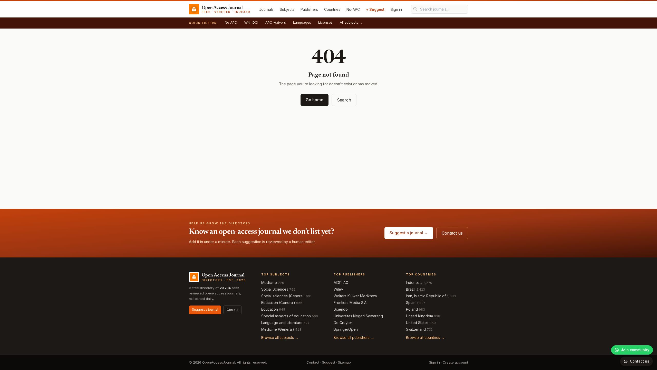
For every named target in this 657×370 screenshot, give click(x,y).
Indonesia (414, 282)
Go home (314, 99)
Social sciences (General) (283, 296)
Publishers (309, 9)
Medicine (269, 282)
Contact (232, 310)
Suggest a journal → (409, 232)
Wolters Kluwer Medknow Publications (355, 296)
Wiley (338, 289)
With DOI (251, 22)
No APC (231, 22)
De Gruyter (343, 322)
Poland (412, 309)
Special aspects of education (286, 316)
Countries (332, 9)
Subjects (287, 9)
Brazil (410, 289)
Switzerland (416, 329)
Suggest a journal (205, 309)
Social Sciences (274, 289)
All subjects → (351, 22)
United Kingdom (419, 316)
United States (417, 322)
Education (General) (278, 302)
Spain (411, 302)
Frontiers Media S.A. (350, 302)
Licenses (325, 22)
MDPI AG (341, 282)
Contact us (452, 233)
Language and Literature (282, 322)
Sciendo (341, 309)
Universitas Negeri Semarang (358, 316)
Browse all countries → (425, 337)
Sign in (396, 9)
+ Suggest (375, 9)
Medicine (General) (277, 329)
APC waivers (275, 22)
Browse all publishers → (354, 337)
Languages (302, 22)
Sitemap (344, 362)
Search (344, 100)
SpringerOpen (346, 329)
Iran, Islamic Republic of (426, 296)
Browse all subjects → (279, 337)
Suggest (328, 362)
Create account (455, 362)
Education (269, 309)
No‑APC (353, 9)
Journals (266, 9)
